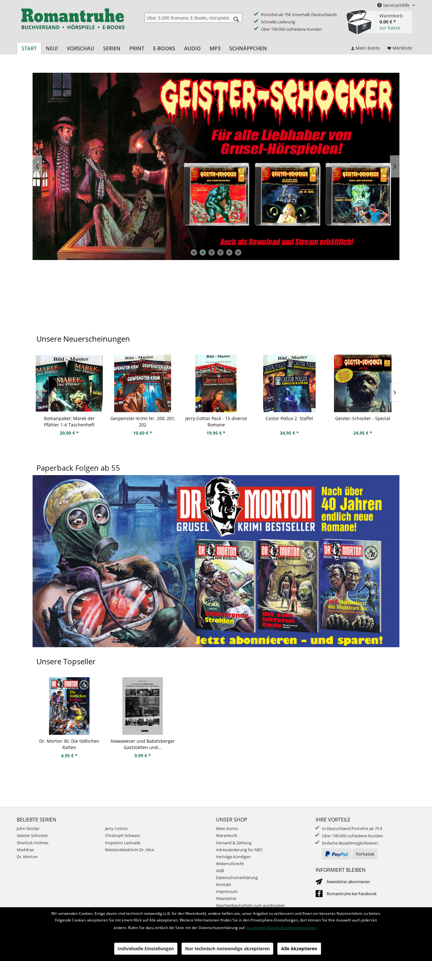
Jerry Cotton (116, 828)
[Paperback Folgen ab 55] (216, 568)
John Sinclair (28, 828)
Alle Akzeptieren (299, 949)
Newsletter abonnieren (348, 881)
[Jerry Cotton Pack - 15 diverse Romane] (216, 383)
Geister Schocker (216, 166)
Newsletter (226, 898)
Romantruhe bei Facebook (352, 893)
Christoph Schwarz (122, 835)
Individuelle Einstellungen (146, 949)
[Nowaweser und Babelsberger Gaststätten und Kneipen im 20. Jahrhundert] (142, 706)
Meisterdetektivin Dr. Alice (129, 849)
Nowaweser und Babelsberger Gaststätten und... (143, 744)
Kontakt (223, 884)
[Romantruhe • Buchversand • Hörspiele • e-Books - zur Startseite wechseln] (73, 23)
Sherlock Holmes (32, 843)
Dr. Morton (27, 856)
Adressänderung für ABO (239, 849)
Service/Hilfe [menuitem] (396, 5)
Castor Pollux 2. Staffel (289, 418)
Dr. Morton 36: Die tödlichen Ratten (69, 744)
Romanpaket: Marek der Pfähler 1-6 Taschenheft (69, 421)
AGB (220, 870)
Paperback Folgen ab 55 (78, 467)
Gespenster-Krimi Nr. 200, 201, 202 (142, 421)
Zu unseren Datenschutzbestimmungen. (281, 927)
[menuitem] (193, 18)
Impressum (227, 891)
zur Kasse (390, 28)
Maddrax (25, 849)
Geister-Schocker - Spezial (362, 418)
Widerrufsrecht (230, 863)
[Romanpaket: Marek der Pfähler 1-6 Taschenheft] (69, 383)
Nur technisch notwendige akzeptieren (227, 949)
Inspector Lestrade (122, 843)
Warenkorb (226, 835)
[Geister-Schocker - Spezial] (362, 383)
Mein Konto (227, 828)
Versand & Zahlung (233, 843)
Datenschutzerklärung (237, 877)
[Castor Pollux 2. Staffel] (289, 383)
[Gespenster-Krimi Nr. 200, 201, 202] (142, 383)
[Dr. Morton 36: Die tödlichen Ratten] (69, 706)
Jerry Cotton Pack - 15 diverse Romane (216, 421)
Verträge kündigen (233, 856)
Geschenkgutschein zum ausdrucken (250, 905)
